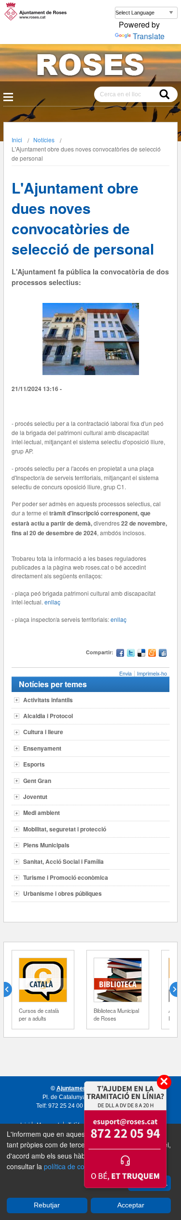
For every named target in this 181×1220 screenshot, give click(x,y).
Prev (11, 989)
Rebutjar (47, 1205)
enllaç (52, 602)
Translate (149, 36)
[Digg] (163, 654)
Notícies (44, 140)
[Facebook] (120, 654)
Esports (34, 764)
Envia (125, 673)
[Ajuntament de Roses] (90, 66)
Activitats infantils (48, 699)
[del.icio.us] (141, 654)
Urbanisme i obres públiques (62, 893)
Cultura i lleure (43, 731)
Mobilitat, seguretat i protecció (64, 829)
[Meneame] (152, 654)
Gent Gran (37, 780)
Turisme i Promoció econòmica (65, 877)
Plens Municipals (46, 845)
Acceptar (130, 1205)
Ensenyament (42, 748)
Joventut (35, 796)
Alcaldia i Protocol (48, 715)
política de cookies (72, 1166)
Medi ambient (41, 812)
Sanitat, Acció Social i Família (63, 861)
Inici (17, 140)
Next (169, 989)
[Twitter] (131, 654)
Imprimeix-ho (152, 673)
